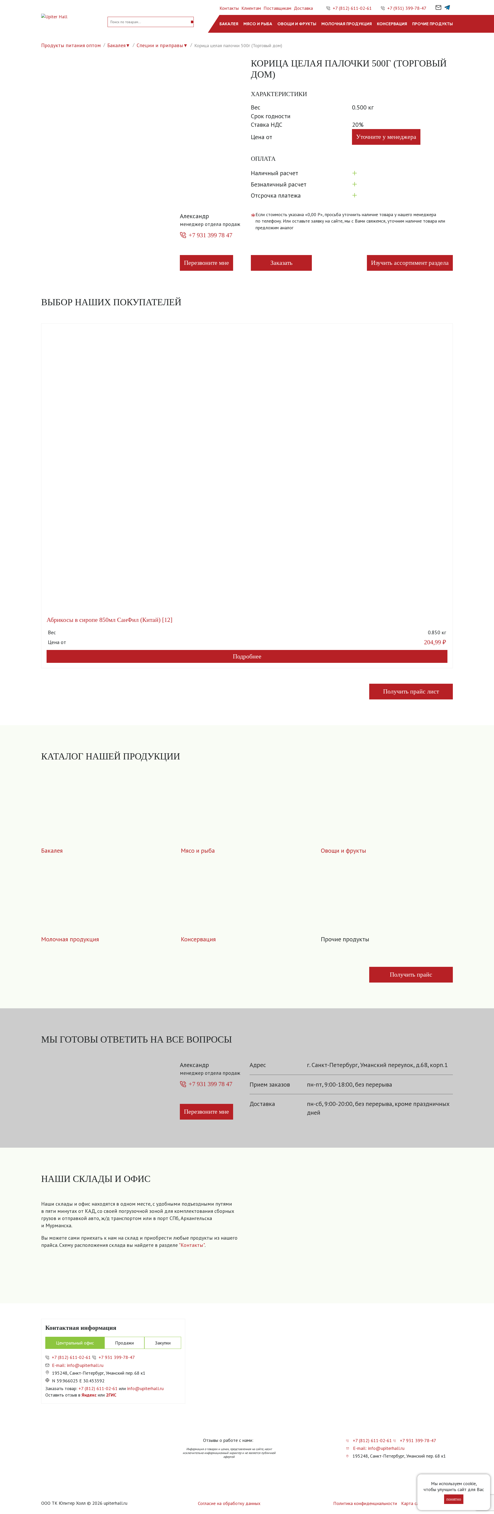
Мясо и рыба (257, 23)
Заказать (281, 262)
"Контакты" (192, 1245)
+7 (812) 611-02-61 (352, 8)
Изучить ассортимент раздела (410, 262)
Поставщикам (277, 8)
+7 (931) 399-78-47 (406, 8)
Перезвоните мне (206, 262)
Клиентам (251, 8)
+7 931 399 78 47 (210, 235)
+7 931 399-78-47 (117, 1357)
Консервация (392, 23)
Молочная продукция (346, 23)
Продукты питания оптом (71, 45)
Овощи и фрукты (296, 23)
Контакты (229, 8)
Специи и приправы (160, 45)
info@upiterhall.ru (145, 1388)
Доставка (303, 8)
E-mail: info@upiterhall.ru (77, 1365)
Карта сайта (413, 1503)
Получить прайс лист (411, 691)
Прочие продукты (432, 23)
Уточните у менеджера (386, 136)
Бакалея (228, 23)
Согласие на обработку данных (229, 1503)
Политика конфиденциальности (365, 1503)
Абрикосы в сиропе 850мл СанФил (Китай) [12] (109, 619)
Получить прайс (411, 974)
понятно (453, 1499)
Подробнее (247, 656)
